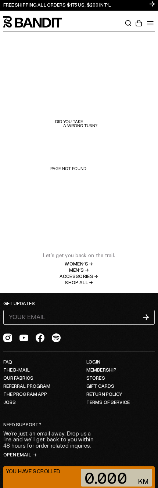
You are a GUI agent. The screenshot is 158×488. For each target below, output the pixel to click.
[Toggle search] (128, 23)
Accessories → (79, 276)
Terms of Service (108, 402)
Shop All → (79, 283)
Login (93, 362)
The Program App (25, 394)
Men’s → (79, 270)
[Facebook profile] (40, 337)
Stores (95, 378)
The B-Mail (16, 370)
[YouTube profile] (23, 337)
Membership (101, 370)
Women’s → (79, 264)
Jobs (9, 402)
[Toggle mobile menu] (150, 23)
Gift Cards (100, 386)
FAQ (7, 362)
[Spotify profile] (56, 337)
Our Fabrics (18, 378)
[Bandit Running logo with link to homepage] (36, 22)
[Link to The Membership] (79, 5)
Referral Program (27, 386)
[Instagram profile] (7, 337)
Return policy (104, 394)
